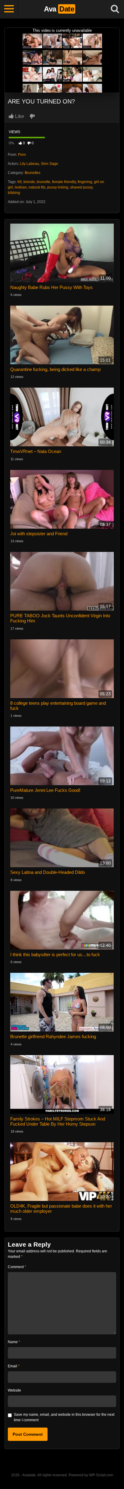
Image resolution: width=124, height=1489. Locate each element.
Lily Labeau (29, 164)
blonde (29, 182)
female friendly (64, 182)
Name (14, 1342)
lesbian (21, 187)
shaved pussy (81, 187)
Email (14, 1366)
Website (14, 1390)
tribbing (14, 193)
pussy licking (57, 187)
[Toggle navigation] (9, 9)
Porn (22, 155)
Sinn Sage (49, 164)
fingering (85, 182)
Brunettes (32, 173)
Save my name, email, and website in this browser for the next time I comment (64, 1417)
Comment (17, 1267)
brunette (43, 182)
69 (19, 182)
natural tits (37, 187)
